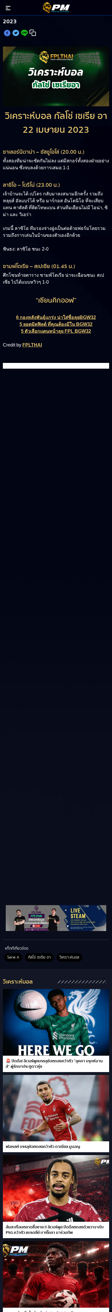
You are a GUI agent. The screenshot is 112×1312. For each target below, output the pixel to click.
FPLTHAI (32, 345)
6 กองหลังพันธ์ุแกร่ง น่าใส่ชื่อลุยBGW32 (56, 317)
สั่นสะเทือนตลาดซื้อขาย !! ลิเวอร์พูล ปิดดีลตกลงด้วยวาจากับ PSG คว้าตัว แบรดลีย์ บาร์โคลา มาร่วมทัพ (55, 1230)
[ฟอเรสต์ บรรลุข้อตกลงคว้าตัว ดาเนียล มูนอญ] (56, 1108)
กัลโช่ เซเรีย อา (39, 957)
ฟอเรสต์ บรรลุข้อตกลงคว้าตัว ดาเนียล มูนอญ (43, 1146)
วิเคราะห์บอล (69, 957)
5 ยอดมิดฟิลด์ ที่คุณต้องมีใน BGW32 (56, 324)
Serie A (13, 957)
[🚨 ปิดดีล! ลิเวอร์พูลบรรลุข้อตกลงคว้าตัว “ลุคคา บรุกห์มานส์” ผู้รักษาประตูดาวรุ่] (56, 1022)
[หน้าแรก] (56, 918)
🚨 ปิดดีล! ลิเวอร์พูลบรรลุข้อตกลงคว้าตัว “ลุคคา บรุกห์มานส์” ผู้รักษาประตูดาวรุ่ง (54, 1064)
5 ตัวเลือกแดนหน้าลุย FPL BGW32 (56, 331)
